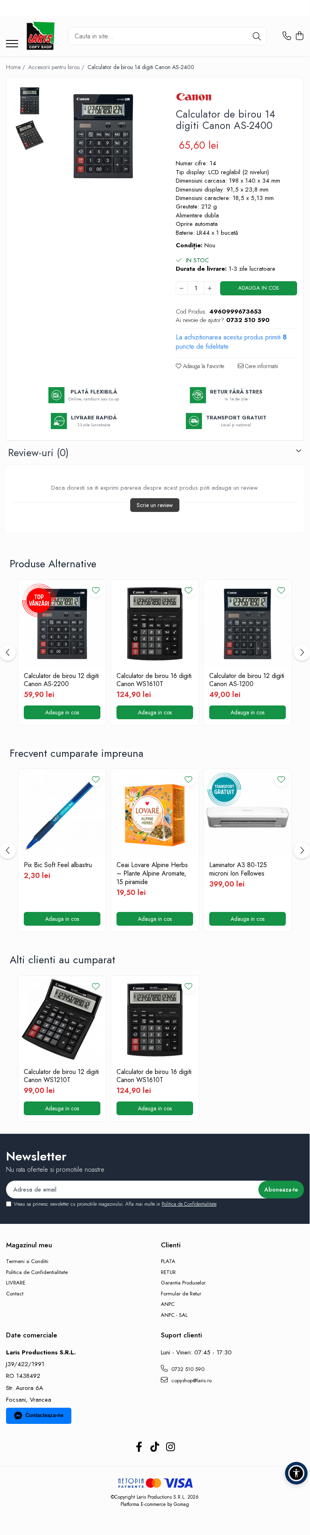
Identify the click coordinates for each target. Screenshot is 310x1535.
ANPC (168, 1304)
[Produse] (12, 44)
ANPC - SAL (174, 1315)
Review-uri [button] (38, 452)
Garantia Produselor (183, 1283)
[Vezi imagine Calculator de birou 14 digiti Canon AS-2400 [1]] (29, 135)
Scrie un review (155, 505)
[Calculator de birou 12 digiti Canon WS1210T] (62, 1020)
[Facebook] (139, 1447)
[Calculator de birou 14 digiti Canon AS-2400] (103, 136)
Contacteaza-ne (44, 1415)
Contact (14, 1293)
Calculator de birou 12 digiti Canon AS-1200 (246, 680)
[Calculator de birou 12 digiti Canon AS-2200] (62, 624)
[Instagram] (171, 1447)
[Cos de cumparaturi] (299, 36)
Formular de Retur (181, 1293)
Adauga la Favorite (202, 366)
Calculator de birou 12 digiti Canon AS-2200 (61, 680)
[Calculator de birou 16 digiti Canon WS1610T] (155, 624)
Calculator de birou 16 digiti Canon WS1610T (154, 680)
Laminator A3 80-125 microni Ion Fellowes (238, 869)
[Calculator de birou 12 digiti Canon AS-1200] (247, 624)
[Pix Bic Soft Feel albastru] (62, 813)
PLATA (168, 1261)
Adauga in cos (258, 288)
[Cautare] (256, 36)
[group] (103, 136)
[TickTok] (155, 1447)
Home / (16, 67)
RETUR (168, 1272)
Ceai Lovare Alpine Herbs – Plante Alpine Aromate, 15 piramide (152, 873)
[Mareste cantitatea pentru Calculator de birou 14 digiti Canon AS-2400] (210, 288)
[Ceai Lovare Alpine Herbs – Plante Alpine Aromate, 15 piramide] (155, 813)
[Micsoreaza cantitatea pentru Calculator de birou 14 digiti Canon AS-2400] (182, 288)
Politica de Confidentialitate (189, 1204)
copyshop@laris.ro (191, 1380)
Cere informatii (260, 366)
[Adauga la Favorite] (96, 590)
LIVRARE (15, 1283)
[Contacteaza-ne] (287, 36)
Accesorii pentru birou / (57, 67)
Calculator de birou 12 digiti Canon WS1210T (61, 1076)
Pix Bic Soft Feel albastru (58, 865)
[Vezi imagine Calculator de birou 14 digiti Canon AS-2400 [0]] (29, 101)
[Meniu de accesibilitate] (296, 1473)
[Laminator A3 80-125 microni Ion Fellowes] (247, 813)
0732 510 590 (187, 1369)
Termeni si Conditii (27, 1261)
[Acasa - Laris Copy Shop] (40, 36)
